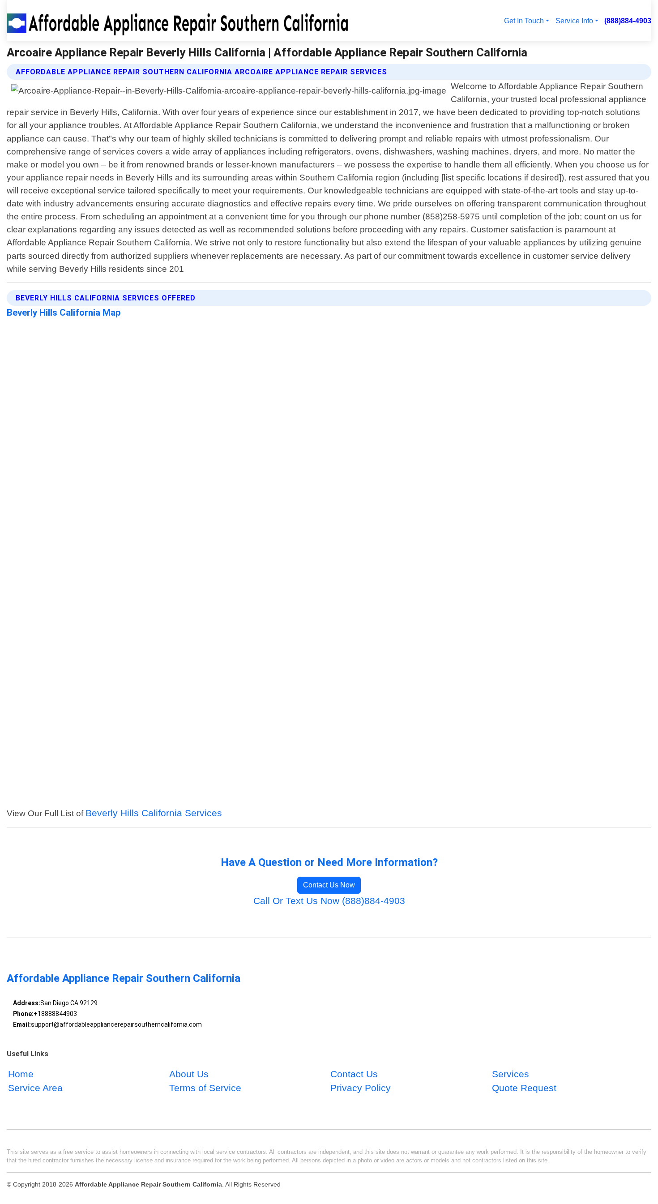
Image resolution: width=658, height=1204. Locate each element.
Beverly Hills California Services (153, 813)
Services (510, 1074)
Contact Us (354, 1074)
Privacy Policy (360, 1088)
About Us (189, 1074)
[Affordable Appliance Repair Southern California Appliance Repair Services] (179, 21)
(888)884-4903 (627, 21)
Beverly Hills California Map (64, 312)
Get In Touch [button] (524, 21)
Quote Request (524, 1088)
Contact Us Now (329, 885)
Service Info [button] (574, 21)
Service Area (35, 1088)
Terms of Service (205, 1088)
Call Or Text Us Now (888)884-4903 (329, 901)
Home (21, 1074)
